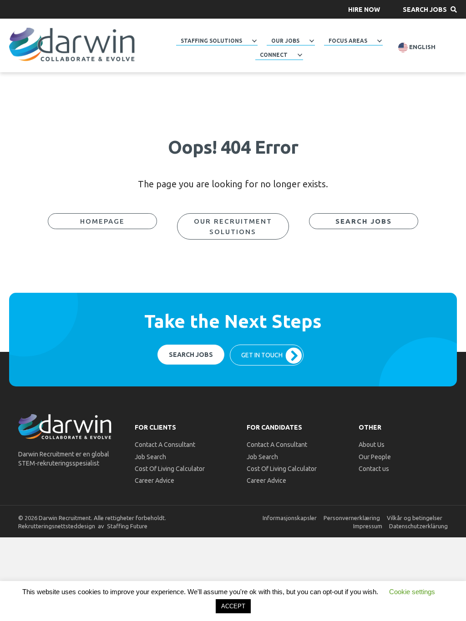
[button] (364, 9)
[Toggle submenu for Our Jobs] (312, 41)
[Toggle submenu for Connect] (300, 55)
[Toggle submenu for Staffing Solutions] (254, 41)
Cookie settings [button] (412, 592)
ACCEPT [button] (233, 606)
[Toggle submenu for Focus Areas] (379, 41)
